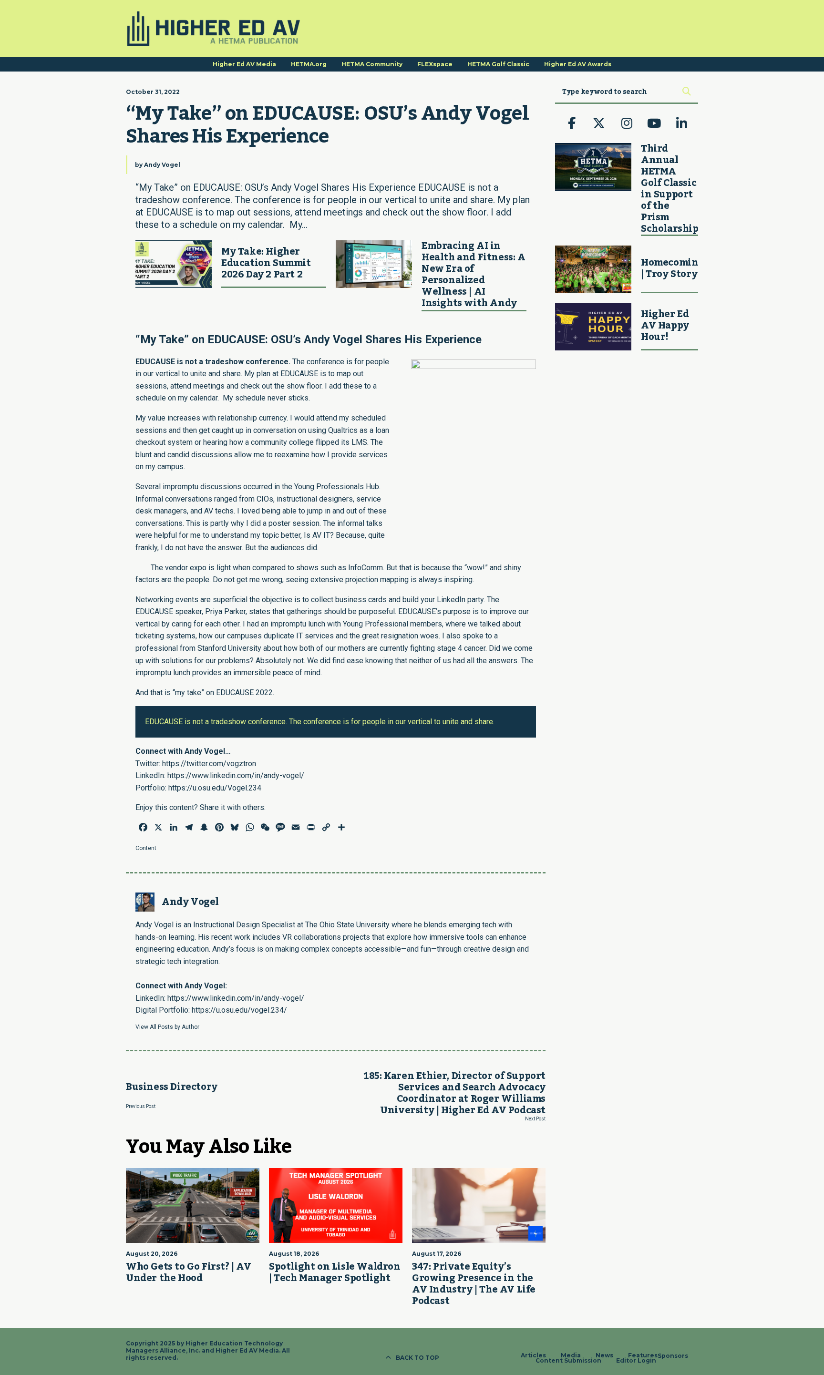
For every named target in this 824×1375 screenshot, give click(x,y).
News (604, 1355)
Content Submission (568, 1360)
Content (145, 848)
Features (643, 1355)
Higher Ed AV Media (244, 64)
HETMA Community (371, 64)
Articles (533, 1355)
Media (571, 1355)
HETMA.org (309, 64)
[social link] (572, 123)
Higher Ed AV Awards (577, 64)
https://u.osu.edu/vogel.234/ (239, 1010)
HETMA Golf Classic (498, 64)
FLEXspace (435, 64)
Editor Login (636, 1360)
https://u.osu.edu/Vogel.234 (214, 787)
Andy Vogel (162, 164)
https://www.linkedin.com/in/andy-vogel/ (235, 775)
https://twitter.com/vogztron (209, 763)
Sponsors (673, 1356)
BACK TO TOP (417, 1357)
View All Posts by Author (167, 1027)
